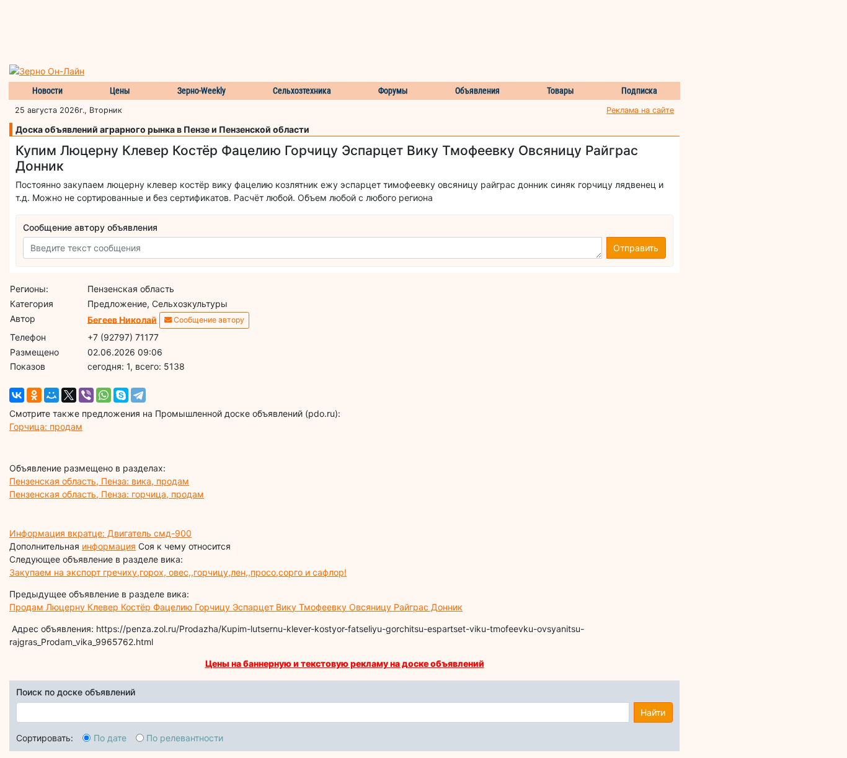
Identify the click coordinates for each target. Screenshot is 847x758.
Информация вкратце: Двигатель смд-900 (100, 533)
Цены (120, 91)
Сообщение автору (208, 319)
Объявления (477, 91)
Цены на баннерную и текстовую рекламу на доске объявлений (344, 663)
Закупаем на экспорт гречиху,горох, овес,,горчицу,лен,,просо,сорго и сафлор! (178, 572)
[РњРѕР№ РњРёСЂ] (51, 395)
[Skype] (120, 395)
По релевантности (184, 738)
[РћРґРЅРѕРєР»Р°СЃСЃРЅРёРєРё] (34, 395)
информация (109, 546)
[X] (68, 395)
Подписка (639, 91)
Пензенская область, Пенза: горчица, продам (106, 494)
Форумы (393, 91)
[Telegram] (138, 395)
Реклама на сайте (640, 110)
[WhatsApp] (103, 395)
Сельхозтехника (302, 91)
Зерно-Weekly (201, 91)
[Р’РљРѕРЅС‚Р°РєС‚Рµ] (16, 395)
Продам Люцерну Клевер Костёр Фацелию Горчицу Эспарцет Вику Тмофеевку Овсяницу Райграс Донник (236, 607)
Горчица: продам (45, 426)
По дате (110, 738)
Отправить (636, 248)
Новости (47, 91)
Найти (653, 712)
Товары (560, 91)
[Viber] (86, 395)
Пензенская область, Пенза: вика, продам (99, 481)
